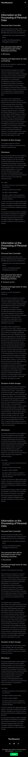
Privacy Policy (18, 751)
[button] (25, 2)
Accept (14, 754)
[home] (12, 2)
